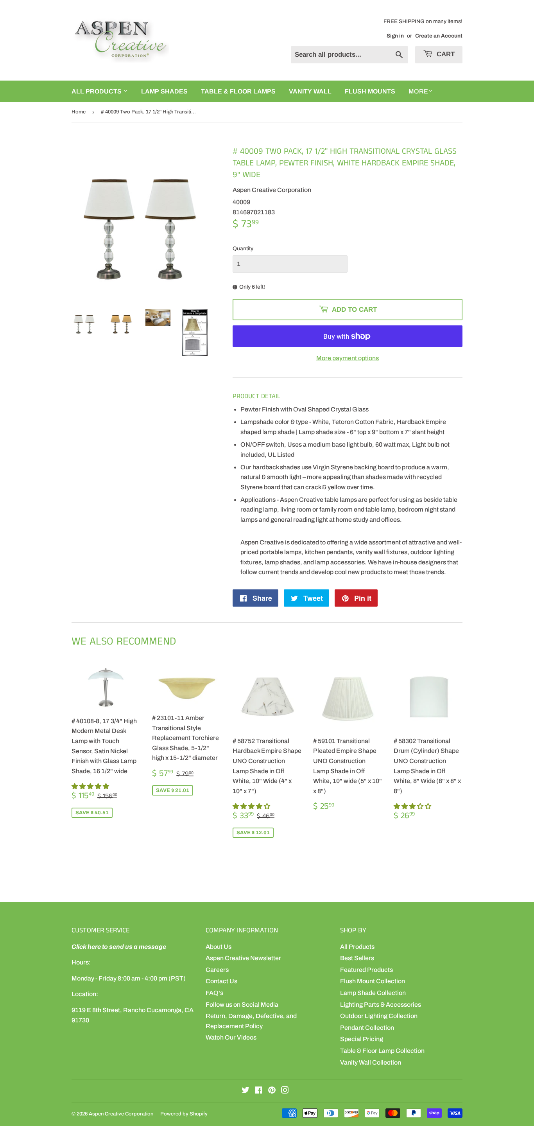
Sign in (395, 36)
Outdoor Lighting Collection (379, 1016)
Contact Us (221, 981)
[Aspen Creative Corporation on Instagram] (285, 1091)
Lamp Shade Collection (373, 993)
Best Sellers (357, 958)
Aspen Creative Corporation (121, 1114)
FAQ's (214, 993)
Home (79, 112)
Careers (217, 969)
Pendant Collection (367, 1027)
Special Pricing (361, 1039)
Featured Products (366, 969)
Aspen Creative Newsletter (243, 958)
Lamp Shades (164, 91)
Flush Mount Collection (372, 981)
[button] (91, 786)
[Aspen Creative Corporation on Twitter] (245, 1091)
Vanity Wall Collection (370, 1062)
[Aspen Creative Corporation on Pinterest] (272, 1091)
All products (97, 91)
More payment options (347, 358)
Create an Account (438, 36)
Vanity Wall (310, 91)
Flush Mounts (370, 91)
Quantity (243, 248)
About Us (218, 946)
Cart (445, 54)
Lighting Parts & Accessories (380, 1004)
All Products (357, 946)
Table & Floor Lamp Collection (382, 1050)
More (418, 91)
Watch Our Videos (231, 1037)
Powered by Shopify (184, 1114)
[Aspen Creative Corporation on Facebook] (258, 1091)
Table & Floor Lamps (238, 91)
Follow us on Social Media (242, 1004)
